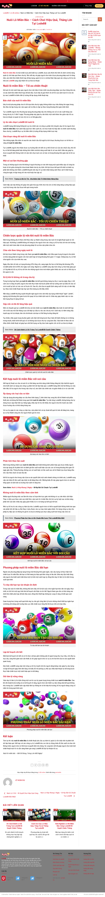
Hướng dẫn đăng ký (89, 865)
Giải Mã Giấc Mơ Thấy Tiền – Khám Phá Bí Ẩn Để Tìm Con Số (94, 92)
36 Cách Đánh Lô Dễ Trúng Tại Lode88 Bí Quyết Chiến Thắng (14, 826)
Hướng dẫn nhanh (59, 6)
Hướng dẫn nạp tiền (89, 862)
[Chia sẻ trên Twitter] (35, 765)
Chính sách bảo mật (58, 865)
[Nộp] (100, 19)
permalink (58, 772)
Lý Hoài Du (48, 29)
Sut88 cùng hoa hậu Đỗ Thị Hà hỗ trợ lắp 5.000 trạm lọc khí (94, 34)
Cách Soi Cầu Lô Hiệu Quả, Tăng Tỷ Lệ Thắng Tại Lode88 (39, 826)
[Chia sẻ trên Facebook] (32, 765)
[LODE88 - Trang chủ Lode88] (7, 6)
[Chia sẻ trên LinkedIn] (47, 765)
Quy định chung (57, 868)
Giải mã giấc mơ (73, 873)
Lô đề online (43, 6)
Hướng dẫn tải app (89, 873)
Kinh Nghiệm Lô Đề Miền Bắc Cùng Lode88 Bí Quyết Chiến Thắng (64, 826)
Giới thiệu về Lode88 (58, 859)
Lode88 (34, 6)
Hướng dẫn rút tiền (89, 859)
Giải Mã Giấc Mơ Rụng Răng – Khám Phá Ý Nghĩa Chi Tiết (95, 63)
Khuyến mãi (56, 871)
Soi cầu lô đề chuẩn (73, 870)
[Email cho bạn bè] (39, 765)
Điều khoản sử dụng (58, 862)
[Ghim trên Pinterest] (43, 765)
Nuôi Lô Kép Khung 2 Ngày (22, 487)
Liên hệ (55, 875)
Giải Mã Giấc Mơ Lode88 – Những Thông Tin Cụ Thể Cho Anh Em (94, 49)
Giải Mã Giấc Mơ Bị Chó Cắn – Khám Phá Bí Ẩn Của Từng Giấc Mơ (95, 77)
